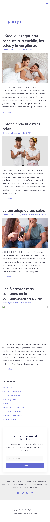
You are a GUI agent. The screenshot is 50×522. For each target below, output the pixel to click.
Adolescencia (8, 387)
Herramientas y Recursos (13, 407)
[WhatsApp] (32, 493)
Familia (24, 215)
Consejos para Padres (11, 391)
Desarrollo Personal (11, 50)
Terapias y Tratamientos (12, 415)
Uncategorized (9, 303)
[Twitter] (23, 493)
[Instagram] (27, 493)
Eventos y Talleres (10, 399)
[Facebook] (18, 493)
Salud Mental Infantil (11, 411)
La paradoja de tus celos (23, 210)
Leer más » (7, 112)
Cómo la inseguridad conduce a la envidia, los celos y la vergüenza (23, 41)
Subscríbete (25, 466)
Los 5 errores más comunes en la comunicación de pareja (22, 294)
